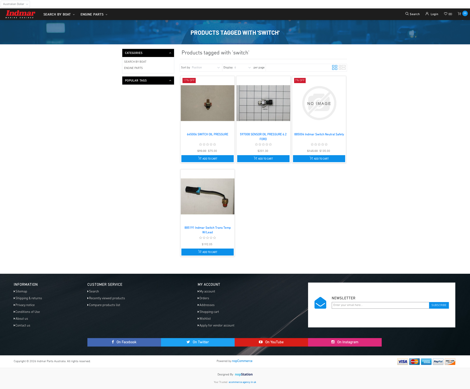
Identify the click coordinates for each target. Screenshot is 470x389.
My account (207, 291)
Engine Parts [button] (93, 14)
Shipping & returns (28, 298)
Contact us (22, 325)
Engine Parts (133, 68)
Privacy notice (25, 305)
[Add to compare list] (200, 106)
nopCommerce (242, 361)
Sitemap (21, 291)
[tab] (148, 53)
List (341, 67)
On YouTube (274, 342)
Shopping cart (209, 312)
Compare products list (104, 305)
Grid (334, 67)
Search (94, 291)
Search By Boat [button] (58, 14)
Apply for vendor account (216, 325)
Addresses (207, 305)
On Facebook (126, 342)
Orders (204, 298)
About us (21, 319)
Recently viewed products (107, 298)
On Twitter (200, 342)
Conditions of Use (27, 312)
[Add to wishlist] (207, 106)
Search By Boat (135, 61)
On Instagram (347, 342)
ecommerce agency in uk (242, 382)
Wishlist (205, 319)
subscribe (438, 305)
